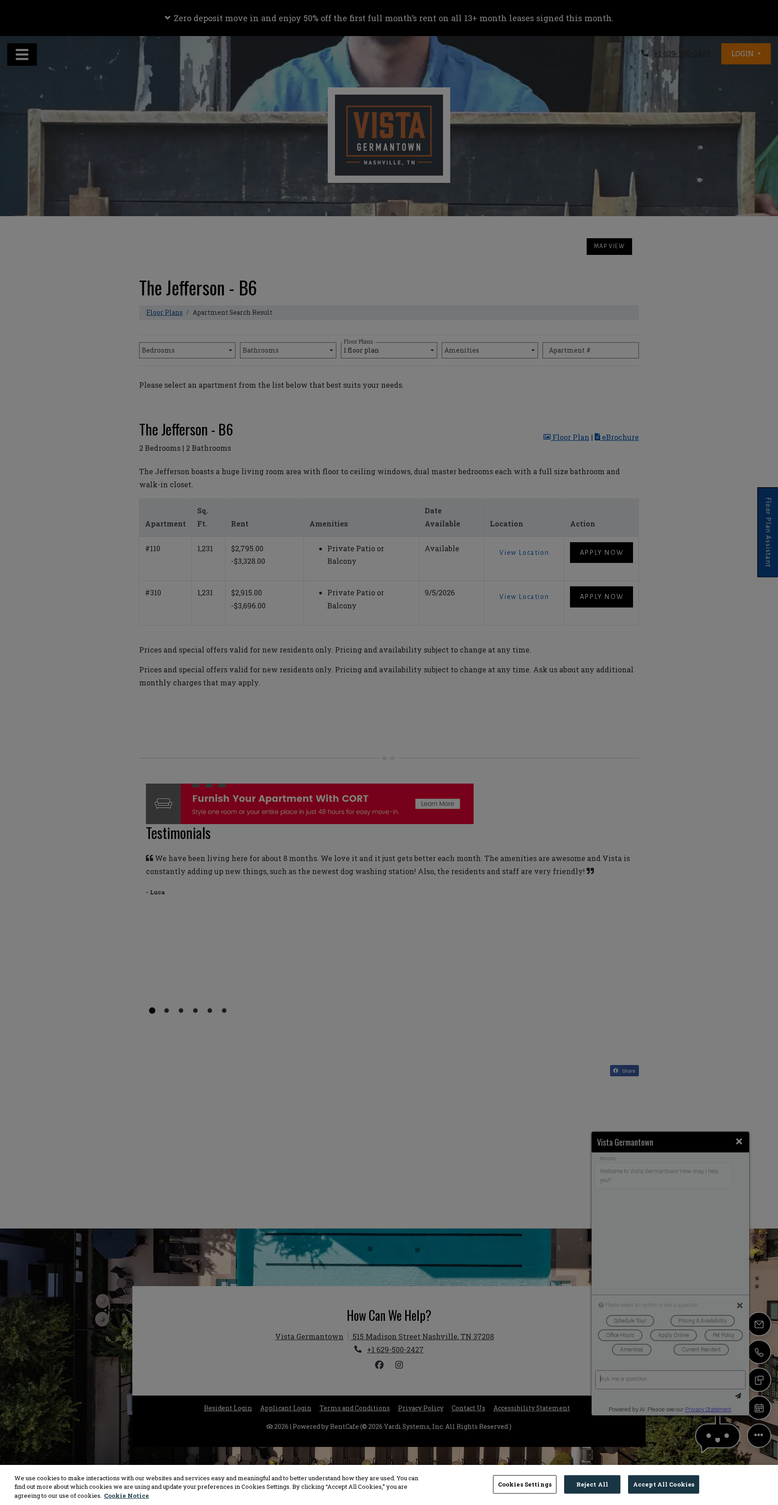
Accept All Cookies (663, 1484)
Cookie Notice (126, 1495)
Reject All (592, 1484)
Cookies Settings (525, 1484)
